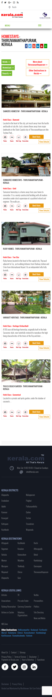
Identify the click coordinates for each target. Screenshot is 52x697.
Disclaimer (33, 656)
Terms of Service (20, 656)
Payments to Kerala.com (10, 659)
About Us (4, 652)
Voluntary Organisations (22, 614)
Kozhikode (5, 529)
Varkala (4, 554)
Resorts (5, 73)
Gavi (19, 577)
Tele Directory (39, 612)
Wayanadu (29, 529)
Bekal (36, 554)
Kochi (14, 7)
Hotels (5, 61)
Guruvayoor (38, 566)
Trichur (28, 518)
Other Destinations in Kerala (37, 72)
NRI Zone (4, 623)
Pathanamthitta (31, 506)
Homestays (7, 67)
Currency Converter (24, 606)
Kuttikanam (6, 635)
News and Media (39, 618)
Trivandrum (30, 523)
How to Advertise (28, 659)
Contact (14, 652)
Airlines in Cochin (7, 612)
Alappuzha (5, 494)
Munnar (4, 560)
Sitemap (22, 652)
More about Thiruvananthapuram (36, 63)
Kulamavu (12, 632)
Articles (4, 594)
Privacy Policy (6, 656)
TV (18, 594)
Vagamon (4, 548)
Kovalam (21, 548)
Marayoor (4, 566)
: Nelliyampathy (23, 629)
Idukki (3, 506)
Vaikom (29, 635)
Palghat (28, 500)
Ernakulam (5, 500)
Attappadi (4, 543)
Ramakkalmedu (18, 635)
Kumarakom (22, 554)
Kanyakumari (29, 632)
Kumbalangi (38, 560)
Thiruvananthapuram (41, 572)
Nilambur (21, 560)
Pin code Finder (23, 600)
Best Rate (36, 136)
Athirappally (38, 548)
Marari (4, 632)
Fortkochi (43, 629)
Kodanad (34, 629)
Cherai (20, 572)
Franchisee (41, 659)
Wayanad (4, 572)
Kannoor (4, 512)
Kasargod (4, 518)
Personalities (38, 600)
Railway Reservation (8, 606)
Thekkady (21, 566)
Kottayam (4, 523)
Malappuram (30, 494)
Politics (36, 606)
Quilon (28, 512)
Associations (5, 600)
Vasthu (36, 594)
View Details (44, 141)
